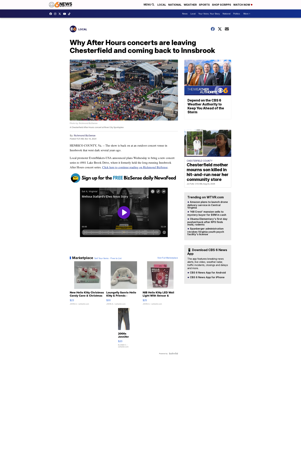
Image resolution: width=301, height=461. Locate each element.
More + (246, 13)
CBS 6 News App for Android (207, 272)
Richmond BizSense (84, 135)
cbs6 (56, 14)
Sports (204, 4)
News (185, 13)
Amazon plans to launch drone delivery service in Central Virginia (207, 205)
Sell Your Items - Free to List (107, 258)
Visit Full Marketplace (167, 258)
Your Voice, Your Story (209, 13)
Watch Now (242, 4)
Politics (236, 13)
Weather (190, 4)
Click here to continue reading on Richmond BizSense (135, 167)
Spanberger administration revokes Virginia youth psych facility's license (205, 231)
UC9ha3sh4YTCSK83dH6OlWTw (65, 14)
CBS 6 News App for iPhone (206, 277)
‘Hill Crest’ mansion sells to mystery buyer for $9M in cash (206, 213)
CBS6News (51, 14)
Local (161, 4)
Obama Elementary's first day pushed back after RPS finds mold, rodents (207, 222)
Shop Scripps (221, 4)
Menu (148, 4)
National (175, 4)
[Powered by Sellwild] (173, 353)
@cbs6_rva (70, 14)
